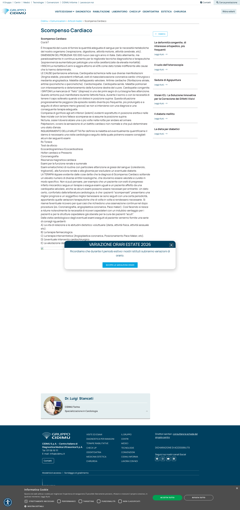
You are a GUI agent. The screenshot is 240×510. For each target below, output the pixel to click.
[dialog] (120, 497)
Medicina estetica (96, 456)
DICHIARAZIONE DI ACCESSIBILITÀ (172, 447)
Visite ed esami (94, 434)
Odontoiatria (93, 452)
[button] (227, 2)
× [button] (237, 488)
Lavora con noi (129, 461)
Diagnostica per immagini (100, 438)
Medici (124, 443)
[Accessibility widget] (7, 502)
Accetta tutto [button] (167, 497)
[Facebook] (157, 459)
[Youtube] (168, 459)
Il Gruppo (126, 434)
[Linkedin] (174, 459)
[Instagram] (163, 459)
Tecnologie (127, 447)
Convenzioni (128, 452)
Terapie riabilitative (97, 443)
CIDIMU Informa (129, 456)
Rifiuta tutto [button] (198, 497)
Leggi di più (45, 496)
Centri (124, 438)
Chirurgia (91, 461)
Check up (91, 447)
